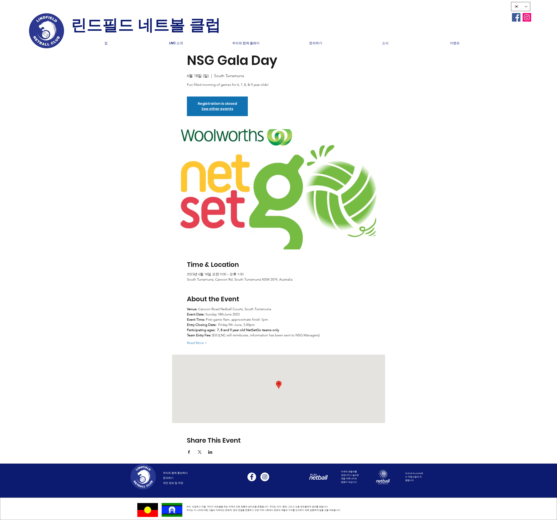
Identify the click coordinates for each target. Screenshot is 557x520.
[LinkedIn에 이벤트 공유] (210, 452)
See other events (217, 108)
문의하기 (168, 477)
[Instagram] (527, 17)
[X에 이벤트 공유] (200, 452)
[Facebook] (516, 17)
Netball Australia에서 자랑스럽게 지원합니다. (414, 477)
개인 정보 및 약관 (173, 482)
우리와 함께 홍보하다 (175, 472)
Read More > (197, 343)
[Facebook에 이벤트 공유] (189, 452)
